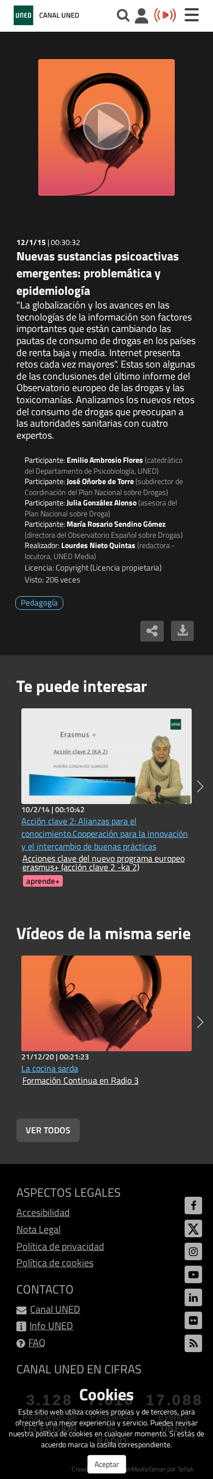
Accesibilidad (43, 1212)
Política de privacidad (60, 1246)
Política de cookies (54, 1262)
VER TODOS (48, 1130)
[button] (200, 787)
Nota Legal (38, 1229)
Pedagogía (39, 602)
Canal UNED (55, 1309)
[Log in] (141, 17)
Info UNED (51, 1325)
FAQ (36, 1342)
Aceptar (106, 1464)
